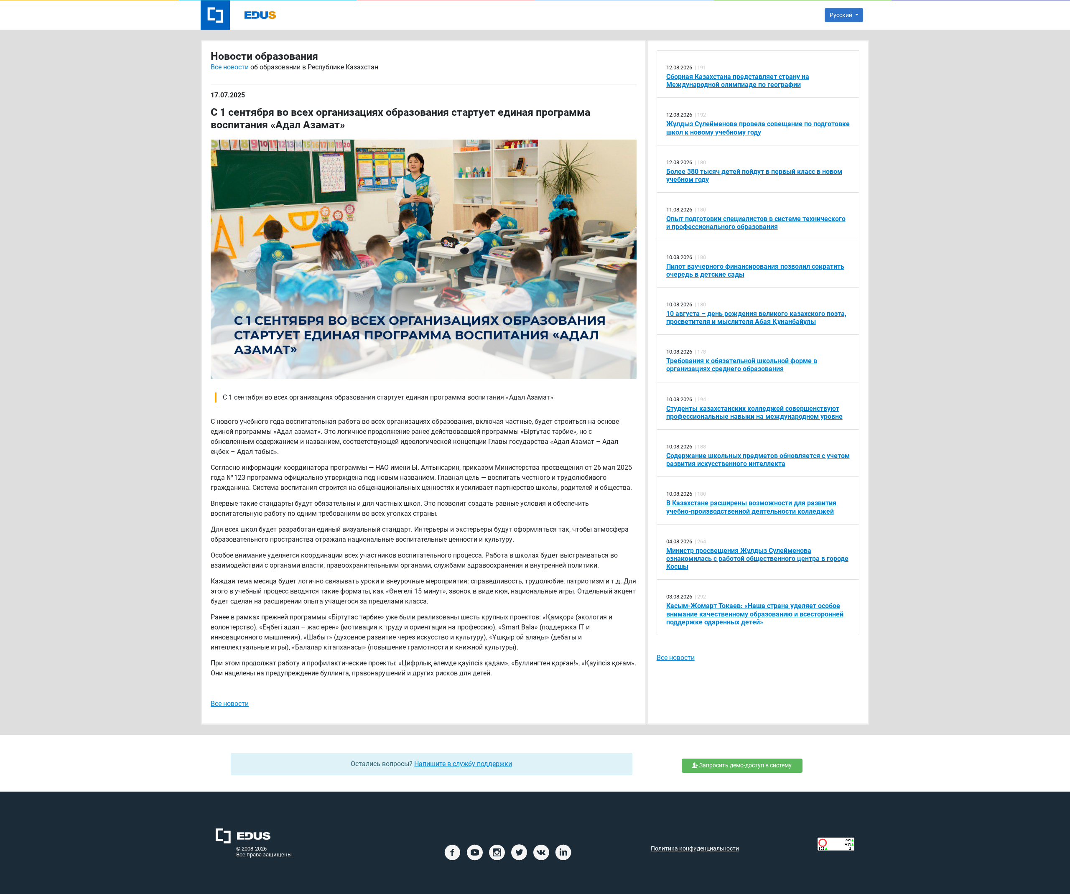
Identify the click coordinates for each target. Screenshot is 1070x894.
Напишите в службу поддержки (463, 764)
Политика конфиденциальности (695, 848)
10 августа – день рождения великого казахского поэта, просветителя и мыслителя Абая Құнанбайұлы (756, 318)
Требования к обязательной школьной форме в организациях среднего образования (741, 365)
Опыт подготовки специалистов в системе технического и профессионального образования (756, 223)
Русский (841, 15)
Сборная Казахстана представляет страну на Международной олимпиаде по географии (737, 81)
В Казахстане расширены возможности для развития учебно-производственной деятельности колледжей (751, 507)
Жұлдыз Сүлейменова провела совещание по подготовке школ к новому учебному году (758, 128)
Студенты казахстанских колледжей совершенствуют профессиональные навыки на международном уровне (754, 412)
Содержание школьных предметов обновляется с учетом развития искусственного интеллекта (758, 460)
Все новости (230, 67)
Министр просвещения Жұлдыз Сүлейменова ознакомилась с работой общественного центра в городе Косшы (757, 559)
